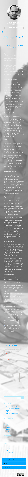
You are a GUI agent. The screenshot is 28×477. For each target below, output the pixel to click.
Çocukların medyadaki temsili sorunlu (16, 38)
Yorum (5, 371)
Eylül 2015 (8, 427)
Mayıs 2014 (8, 431)
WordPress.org (9, 452)
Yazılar (8, 448)
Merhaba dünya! (19, 337)
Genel (14, 47)
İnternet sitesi (7, 365)
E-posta (6, 359)
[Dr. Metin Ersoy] (14, 15)
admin (8, 45)
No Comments (20, 45)
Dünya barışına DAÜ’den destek (13, 406)
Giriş (7, 447)
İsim (5, 353)
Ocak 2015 (8, 429)
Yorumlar (9, 450)
